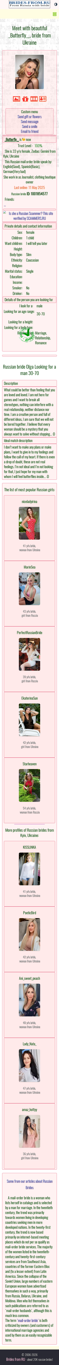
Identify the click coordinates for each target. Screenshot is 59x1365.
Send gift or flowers (29, 116)
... (5, 204)
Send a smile (29, 126)
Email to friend (29, 131)
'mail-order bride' (28, 1320)
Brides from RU (15, 1359)
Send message (29, 121)
